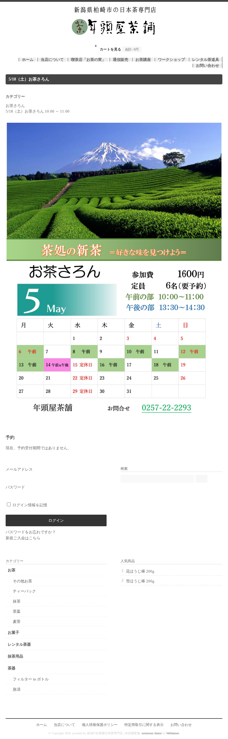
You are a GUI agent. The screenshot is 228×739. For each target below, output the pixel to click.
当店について (52, 60)
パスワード (15, 487)
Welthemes (172, 733)
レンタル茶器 (19, 644)
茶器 (11, 668)
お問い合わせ (207, 65)
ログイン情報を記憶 (29, 505)
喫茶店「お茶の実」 (88, 60)
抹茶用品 (15, 656)
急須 (16, 689)
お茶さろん (15, 105)
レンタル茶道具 (205, 60)
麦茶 (16, 621)
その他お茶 (22, 581)
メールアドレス (19, 469)
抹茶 (16, 601)
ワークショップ (171, 60)
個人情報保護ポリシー (100, 725)
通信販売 (120, 60)
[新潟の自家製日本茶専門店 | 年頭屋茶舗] (114, 39)
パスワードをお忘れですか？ (31, 532)
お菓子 (13, 632)
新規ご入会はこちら (23, 538)
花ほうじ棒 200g (140, 571)
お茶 (11, 570)
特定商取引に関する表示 (144, 725)
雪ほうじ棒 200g (140, 581)
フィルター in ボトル (31, 679)
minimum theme (152, 733)
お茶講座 (143, 60)
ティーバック (24, 591)
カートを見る (117, 47)
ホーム (28, 60)
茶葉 (16, 611)
